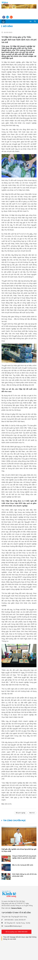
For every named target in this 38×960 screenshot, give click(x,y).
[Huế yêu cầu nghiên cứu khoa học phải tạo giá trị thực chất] (19, 836)
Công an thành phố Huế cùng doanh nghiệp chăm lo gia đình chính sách (24, 857)
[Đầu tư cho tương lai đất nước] (6, 867)
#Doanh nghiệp (20, 813)
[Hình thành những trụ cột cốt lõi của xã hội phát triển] (6, 876)
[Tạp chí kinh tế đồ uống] (5, 2)
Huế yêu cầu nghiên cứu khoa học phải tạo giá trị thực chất (19, 850)
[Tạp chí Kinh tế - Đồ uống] (9, 894)
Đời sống (8, 26)
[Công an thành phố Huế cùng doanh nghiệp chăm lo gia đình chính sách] (6, 858)
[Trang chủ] (3, 21)
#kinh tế (31, 813)
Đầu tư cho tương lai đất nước (22, 865)
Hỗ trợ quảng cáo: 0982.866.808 (16, 932)
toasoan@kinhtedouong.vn (13, 926)
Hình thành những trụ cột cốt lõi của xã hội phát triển (24, 875)
